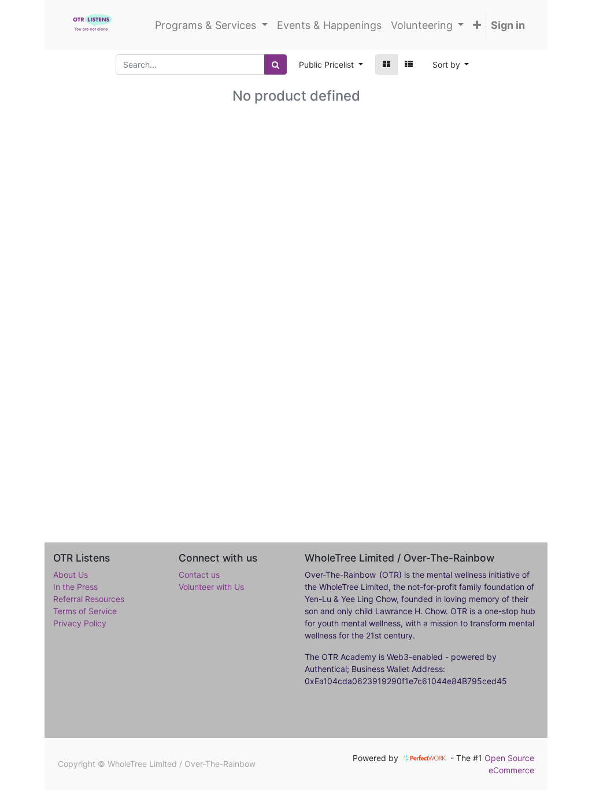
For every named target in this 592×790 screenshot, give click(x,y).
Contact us (199, 574)
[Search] (275, 64)
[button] (477, 25)
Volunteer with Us (211, 587)
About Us (70, 574)
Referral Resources (88, 599)
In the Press (75, 587)
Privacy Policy (79, 623)
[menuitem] (329, 25)
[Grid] (386, 64)
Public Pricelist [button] (327, 64)
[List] (408, 64)
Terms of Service (85, 611)
